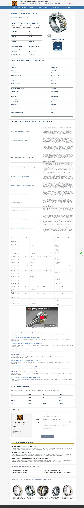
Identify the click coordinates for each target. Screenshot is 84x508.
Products (13, 10)
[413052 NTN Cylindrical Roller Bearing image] (57, 22)
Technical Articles (32, 7)
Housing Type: (14, 96)
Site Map (20, 506)
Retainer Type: (14, 86)
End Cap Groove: (14, 115)
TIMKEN (13, 400)
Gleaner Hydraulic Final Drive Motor (56, 7)
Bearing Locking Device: (16, 46)
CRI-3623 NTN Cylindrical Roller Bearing (20, 149)
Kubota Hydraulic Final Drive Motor (44, 7)
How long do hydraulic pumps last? (22, 452)
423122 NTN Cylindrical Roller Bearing (19, 202)
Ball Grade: (13, 109)
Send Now (47, 436)
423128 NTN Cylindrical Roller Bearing (19, 140)
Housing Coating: (14, 99)
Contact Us (15, 506)
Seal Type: (13, 41)
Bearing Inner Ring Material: (17, 112)
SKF (43, 394)
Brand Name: (14, 31)
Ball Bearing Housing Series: (17, 88)
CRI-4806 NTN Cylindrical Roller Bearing (20, 131)
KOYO (44, 400)
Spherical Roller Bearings (20, 10)
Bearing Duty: (14, 104)
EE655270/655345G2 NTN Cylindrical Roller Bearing (23, 167)
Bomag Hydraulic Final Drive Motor (68, 7)
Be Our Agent (58, 49)
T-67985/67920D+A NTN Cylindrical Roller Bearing (22, 185)
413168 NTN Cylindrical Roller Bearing (19, 194)
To (36, 416)
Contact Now (58, 43)
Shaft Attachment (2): (15, 107)
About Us (11, 506)
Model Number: (14, 34)
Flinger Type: (14, 39)
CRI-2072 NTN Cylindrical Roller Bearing (20, 211)
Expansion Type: (14, 91)
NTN (12, 397)
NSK (12, 394)
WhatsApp (57, 46)
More (42, 476)
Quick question (39, 422)
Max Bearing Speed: (15, 54)
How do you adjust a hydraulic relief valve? (24, 446)
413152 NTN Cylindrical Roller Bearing (19, 219)
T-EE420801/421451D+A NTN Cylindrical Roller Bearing (23, 157)
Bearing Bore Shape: (15, 44)
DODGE (44, 403)
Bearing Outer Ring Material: (17, 49)
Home (14, 7)
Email (36, 414)
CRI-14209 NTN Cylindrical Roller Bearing (20, 176)
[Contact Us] (81, 254)
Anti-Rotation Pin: (15, 101)
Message (37, 425)
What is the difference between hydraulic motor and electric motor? (31, 458)
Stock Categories (22, 7)
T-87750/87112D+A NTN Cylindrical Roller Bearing (22, 228)
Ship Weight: (14, 36)
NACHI (12, 403)
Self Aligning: (14, 51)
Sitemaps (24, 506)
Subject (37, 419)
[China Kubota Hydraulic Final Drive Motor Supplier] (14, 3)
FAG (43, 397)
